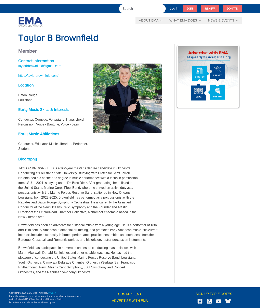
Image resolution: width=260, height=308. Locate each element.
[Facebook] (200, 301)
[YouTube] (218, 301)
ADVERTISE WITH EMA (130, 301)
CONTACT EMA (130, 294)
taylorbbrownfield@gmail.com (39, 66)
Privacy (52, 293)
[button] (190, 8)
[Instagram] (209, 301)
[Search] (163, 8)
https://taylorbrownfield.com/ (38, 75)
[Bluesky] (228, 301)
